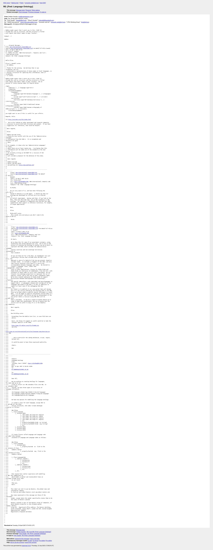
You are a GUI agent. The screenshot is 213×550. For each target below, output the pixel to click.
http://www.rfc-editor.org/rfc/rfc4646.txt (25, 325)
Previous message (33, 12)
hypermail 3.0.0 (26, 545)
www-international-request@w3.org (20, 46)
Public (22, 3)
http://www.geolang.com (26, 165)
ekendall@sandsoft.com (46, 20)
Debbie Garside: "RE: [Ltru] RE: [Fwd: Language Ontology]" (33, 532)
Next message (23, 12)
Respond (28, 10)
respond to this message (22, 538)
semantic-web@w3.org (32, 3)
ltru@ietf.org (85, 22)
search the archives (31, 542)
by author (49, 540)
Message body (20, 10)
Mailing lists (14, 3)
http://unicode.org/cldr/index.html (19, 119)
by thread (35, 540)
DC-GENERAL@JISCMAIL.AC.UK (20, 369)
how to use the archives (17, 542)
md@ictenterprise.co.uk (26, 16)
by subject (42, 540)
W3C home (6, 3)
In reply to (43, 12)
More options (36, 10)
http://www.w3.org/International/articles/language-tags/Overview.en (28, 331)
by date (30, 540)
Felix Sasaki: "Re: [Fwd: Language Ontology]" (32, 533)
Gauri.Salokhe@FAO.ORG (21, 181)
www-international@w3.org (29, 22)
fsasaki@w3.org (21, 20)
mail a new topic (35, 538)
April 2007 (43, 3)
